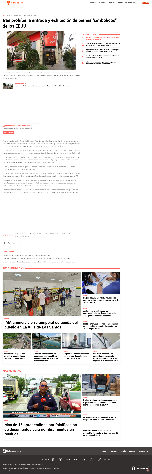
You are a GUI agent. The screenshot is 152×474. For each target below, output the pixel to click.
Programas (102, 2)
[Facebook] (4, 243)
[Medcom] (107, 461)
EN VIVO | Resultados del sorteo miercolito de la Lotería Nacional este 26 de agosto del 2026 (100, 432)
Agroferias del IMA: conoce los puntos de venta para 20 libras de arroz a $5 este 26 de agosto (102, 50)
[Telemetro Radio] (99, 461)
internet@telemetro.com (11, 470)
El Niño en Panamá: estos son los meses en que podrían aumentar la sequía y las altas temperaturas (100, 326)
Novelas (120, 2)
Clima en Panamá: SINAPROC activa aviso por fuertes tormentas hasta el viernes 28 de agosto (103, 44)
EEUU (16, 233)
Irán (22, 233)
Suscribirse (8, 132)
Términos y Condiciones (10, 465)
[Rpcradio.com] (84, 461)
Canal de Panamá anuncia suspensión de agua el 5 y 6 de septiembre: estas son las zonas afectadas (46, 357)
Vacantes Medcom (37, 465)
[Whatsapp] (14, 243)
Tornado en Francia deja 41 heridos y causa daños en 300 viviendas (26, 255)
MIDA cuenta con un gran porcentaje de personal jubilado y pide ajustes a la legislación (101, 63)
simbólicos (66, 233)
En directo (146, 2)
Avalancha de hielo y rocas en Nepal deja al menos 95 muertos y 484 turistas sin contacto (42, 86)
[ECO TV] (76, 461)
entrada (31, 233)
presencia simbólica (22, 237)
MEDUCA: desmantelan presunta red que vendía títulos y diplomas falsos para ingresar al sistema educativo (106, 357)
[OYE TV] (60, 461)
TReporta (93, 2)
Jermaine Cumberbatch (10, 438)
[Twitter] (9, 243)
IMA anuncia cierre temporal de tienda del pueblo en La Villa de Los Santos (41, 324)
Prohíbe (39, 233)
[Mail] (19, 243)
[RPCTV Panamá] (53, 461)
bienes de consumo (52, 233)
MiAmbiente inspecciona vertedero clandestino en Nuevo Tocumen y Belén (14, 356)
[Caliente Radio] (91, 461)
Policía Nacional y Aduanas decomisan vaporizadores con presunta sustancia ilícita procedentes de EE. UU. (100, 402)
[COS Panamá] (68, 461)
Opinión (111, 2)
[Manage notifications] (147, 470)
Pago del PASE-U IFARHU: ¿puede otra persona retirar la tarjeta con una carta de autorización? (101, 300)
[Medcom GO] (45, 461)
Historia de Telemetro (24, 465)
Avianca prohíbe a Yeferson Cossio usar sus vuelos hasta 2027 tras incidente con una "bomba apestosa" (39, 262)
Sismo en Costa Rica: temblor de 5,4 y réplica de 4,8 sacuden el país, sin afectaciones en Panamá (36, 258)
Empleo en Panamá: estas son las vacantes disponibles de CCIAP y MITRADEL (76, 356)
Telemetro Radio (130, 2)
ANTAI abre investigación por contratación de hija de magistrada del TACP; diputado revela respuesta (99, 313)
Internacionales (12, 15)
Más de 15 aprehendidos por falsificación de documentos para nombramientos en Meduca (40, 429)
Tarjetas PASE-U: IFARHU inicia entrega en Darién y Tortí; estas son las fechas (102, 56)
